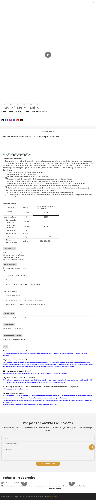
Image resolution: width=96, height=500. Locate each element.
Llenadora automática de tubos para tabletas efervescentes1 (67, 487)
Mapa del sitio (52, 496)
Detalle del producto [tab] (48, 131)
